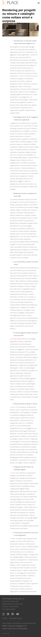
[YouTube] (17, 614)
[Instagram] (3, 614)
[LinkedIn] (8, 614)
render (21, 76)
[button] (38, 3)
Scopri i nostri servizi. (9, 628)
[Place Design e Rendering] (10, 3)
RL (8, 633)
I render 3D (14, 407)
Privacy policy (22, 628)
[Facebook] (12, 614)
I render (12, 473)
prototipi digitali (16, 339)
